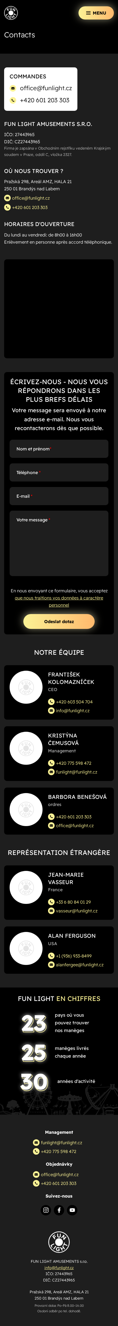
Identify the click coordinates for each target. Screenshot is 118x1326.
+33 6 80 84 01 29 (73, 902)
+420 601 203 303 (44, 100)
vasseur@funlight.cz (76, 911)
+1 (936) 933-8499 (74, 956)
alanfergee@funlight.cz (79, 964)
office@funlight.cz (46, 88)
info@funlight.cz (72, 710)
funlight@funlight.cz (76, 772)
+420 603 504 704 (74, 702)
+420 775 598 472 (73, 763)
